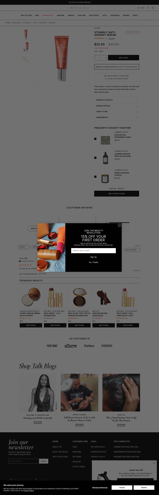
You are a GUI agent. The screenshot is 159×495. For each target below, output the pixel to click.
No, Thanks (93, 262)
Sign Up (93, 257)
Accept (122, 487)
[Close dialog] (119, 225)
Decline (144, 487)
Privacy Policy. (29, 490)
